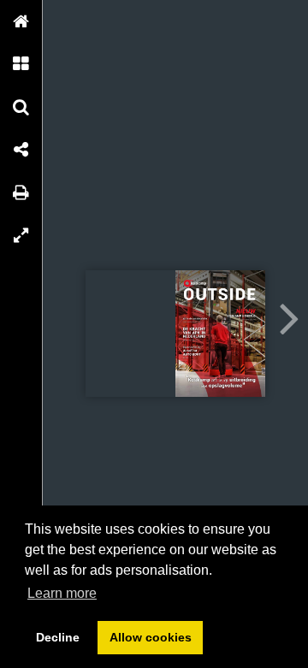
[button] (21, 21)
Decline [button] (58, 637)
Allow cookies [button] (151, 637)
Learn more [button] (62, 593)
